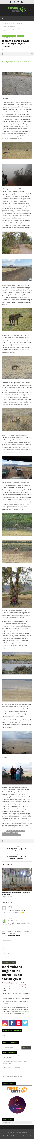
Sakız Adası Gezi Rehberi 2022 (12, 1076)
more (31, 54)
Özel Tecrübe (6, 832)
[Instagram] (22, 2)
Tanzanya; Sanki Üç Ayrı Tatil (11, 835)
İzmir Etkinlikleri (25, 1135)
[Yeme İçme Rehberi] (17, 1089)
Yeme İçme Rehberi (9, 1135)
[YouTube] (14, 2)
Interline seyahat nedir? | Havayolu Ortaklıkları (15, 1056)
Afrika (8, 830)
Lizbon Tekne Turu (9, 1072)
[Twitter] (18, 2)
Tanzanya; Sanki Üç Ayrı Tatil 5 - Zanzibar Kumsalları (17, 856)
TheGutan (14, 38)
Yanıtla (5, 912)
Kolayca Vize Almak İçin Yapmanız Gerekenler (15, 1062)
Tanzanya (20, 36)
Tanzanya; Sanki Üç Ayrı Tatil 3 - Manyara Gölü (17, 848)
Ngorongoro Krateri (9, 36)
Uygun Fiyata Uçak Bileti (11, 1067)
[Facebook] (10, 2)
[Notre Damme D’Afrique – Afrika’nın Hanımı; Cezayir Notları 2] (17, 879)
